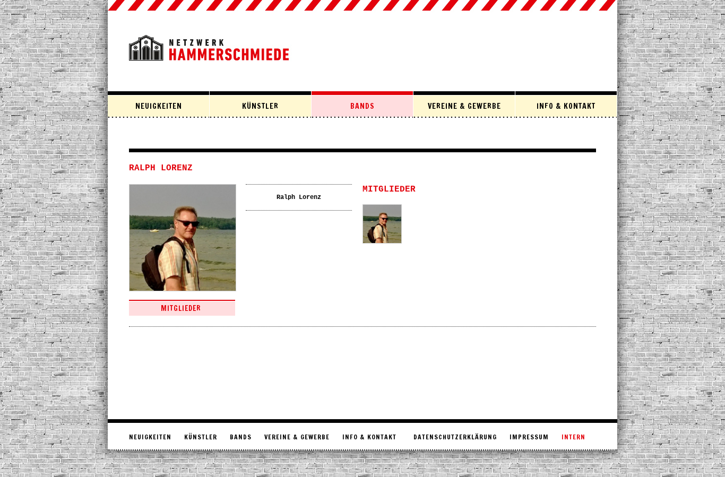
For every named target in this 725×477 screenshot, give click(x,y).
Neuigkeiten (158, 106)
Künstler (260, 106)
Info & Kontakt (566, 106)
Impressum (529, 436)
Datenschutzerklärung (455, 436)
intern (573, 436)
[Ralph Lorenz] (382, 224)
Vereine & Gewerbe (464, 106)
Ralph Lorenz (299, 197)
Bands (362, 106)
